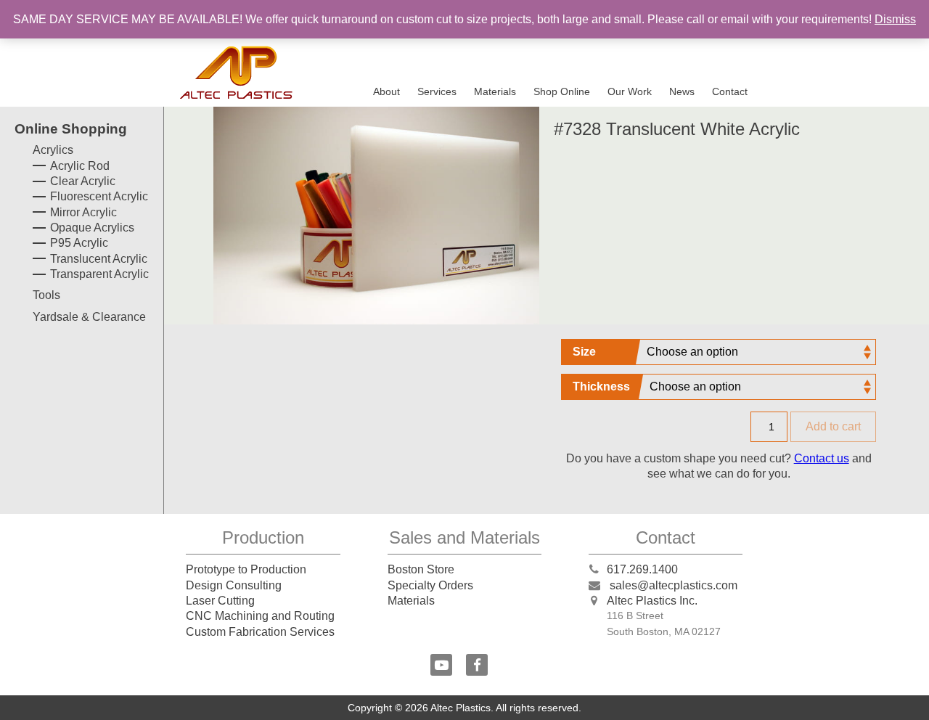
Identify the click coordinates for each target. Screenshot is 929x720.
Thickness (601, 386)
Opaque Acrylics (92, 227)
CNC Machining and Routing (260, 616)
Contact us (821, 458)
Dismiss (895, 19)
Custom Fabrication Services (260, 632)
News (682, 91)
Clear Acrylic (82, 181)
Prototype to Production (246, 569)
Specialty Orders (430, 585)
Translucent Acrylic (98, 259)
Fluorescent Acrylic (99, 196)
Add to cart (833, 426)
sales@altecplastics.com (673, 585)
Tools (46, 295)
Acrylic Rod (80, 166)
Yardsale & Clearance (89, 317)
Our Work (629, 91)
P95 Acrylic (79, 243)
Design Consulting (234, 585)
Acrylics (53, 150)
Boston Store (421, 569)
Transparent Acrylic (99, 274)
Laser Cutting (220, 600)
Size (584, 351)
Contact (730, 91)
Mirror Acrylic (83, 212)
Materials (495, 91)
